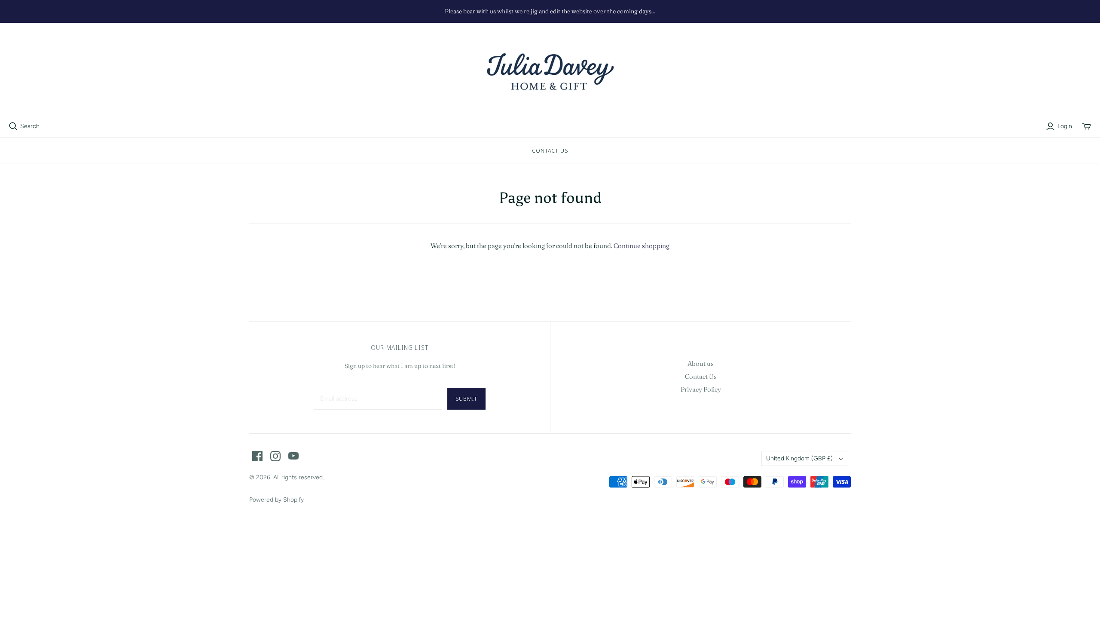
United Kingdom (799, 458)
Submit (466, 398)
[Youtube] (293, 456)
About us (701, 363)
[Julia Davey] (550, 72)
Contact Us (550, 150)
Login (1064, 126)
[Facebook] (257, 456)
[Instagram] (275, 456)
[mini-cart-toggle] (1087, 126)
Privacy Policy (701, 389)
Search (30, 126)
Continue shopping (641, 246)
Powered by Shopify (276, 499)
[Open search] (13, 126)
